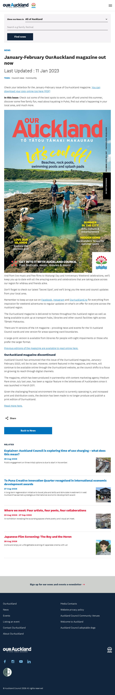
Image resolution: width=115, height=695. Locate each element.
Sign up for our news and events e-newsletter (55, 584)
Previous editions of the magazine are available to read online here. (41, 348)
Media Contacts (68, 603)
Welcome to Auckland (71, 621)
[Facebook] (5, 662)
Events (6, 615)
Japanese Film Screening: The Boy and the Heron (38, 536)
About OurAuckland (13, 633)
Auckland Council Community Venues (80, 615)
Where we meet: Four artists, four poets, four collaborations (45, 510)
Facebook (46, 299)
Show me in (15, 19)
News (7, 50)
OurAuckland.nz (78, 299)
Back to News (28, 430)
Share (13, 418)
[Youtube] (21, 662)
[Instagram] (13, 662)
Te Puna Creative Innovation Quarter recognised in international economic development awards (55, 482)
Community (31, 78)
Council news (18, 78)
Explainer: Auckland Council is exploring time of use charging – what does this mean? (55, 452)
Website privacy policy (72, 609)
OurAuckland (10, 603)
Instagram (58, 299)
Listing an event (11, 621)
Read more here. (13, 405)
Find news (20, 36)
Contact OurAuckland (14, 627)
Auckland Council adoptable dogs (77, 627)
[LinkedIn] (29, 662)
